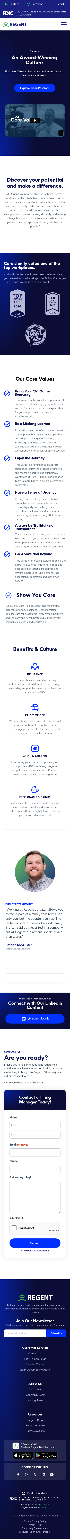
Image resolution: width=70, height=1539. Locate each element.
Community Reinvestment (35, 1528)
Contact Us (35, 1353)
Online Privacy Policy (35, 1521)
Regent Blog (35, 1420)
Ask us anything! (20, 1177)
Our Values (35, 1389)
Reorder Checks (35, 1364)
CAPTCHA (17, 1218)
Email (19, 1145)
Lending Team (35, 1400)
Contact (14, 4)
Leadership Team (35, 1395)
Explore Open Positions (34, 88)
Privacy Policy (35, 1524)
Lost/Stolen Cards (35, 1359)
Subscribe (56, 1333)
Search (61, 4)
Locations (37, 4)
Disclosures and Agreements (35, 1531)
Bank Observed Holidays (35, 1370)
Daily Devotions (35, 1431)
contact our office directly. (36, 1250)
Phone (14, 1161)
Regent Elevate (35, 1425)
